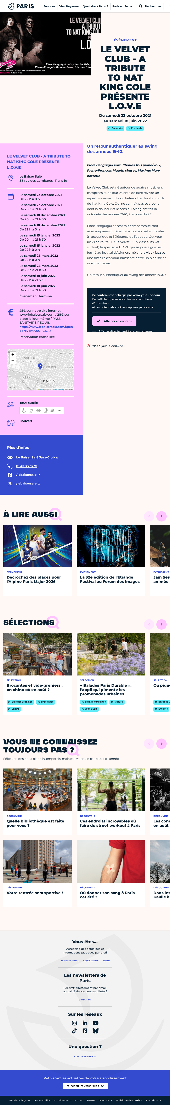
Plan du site (153, 1100)
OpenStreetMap (58, 389)
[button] (40, 366)
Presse (91, 1100)
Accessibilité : (58, 1100)
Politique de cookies (129, 1100)
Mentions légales (19, 1100)
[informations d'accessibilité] (41, 410)
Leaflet (41, 389)
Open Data (105, 1100)
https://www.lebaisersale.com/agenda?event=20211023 (46, 329)
